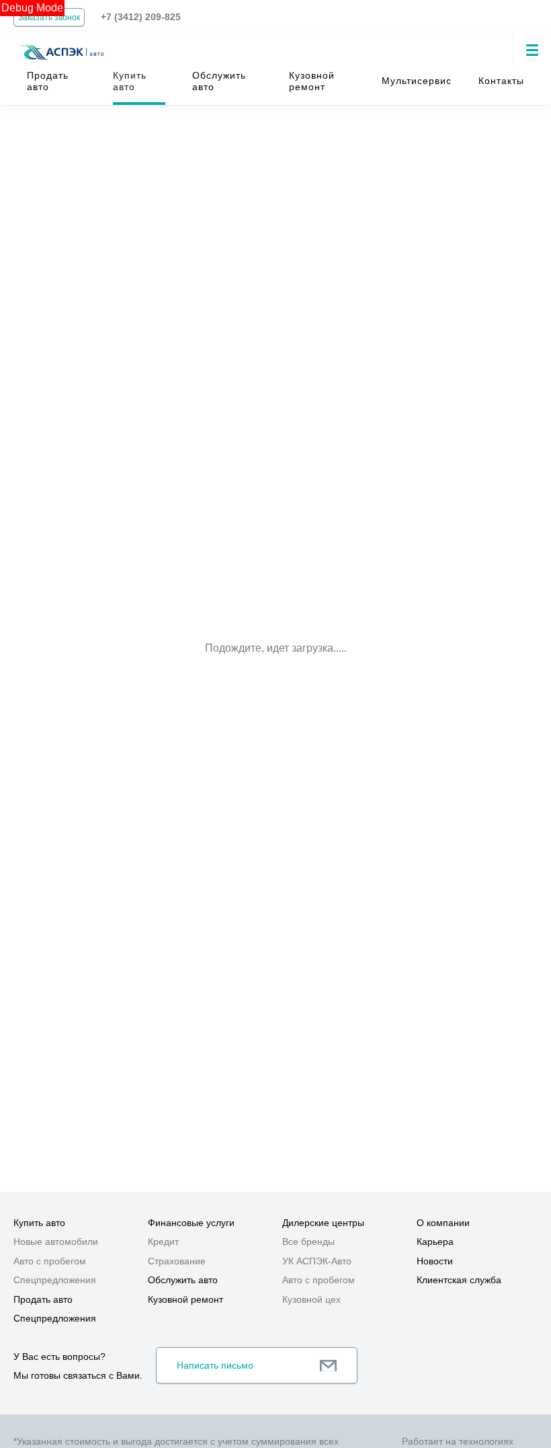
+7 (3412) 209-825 (141, 16)
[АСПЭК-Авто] (61, 45)
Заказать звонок (49, 17)
